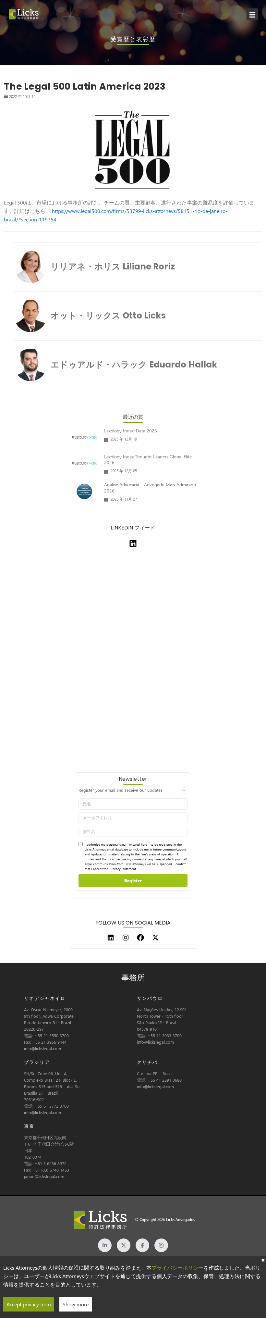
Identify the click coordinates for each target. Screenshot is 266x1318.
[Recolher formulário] (184, 791)
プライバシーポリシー (177, 1267)
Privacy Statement (123, 869)
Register (133, 880)
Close (263, 1259)
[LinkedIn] (110, 937)
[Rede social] (105, 1245)
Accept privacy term (28, 1304)
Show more (76, 1304)
